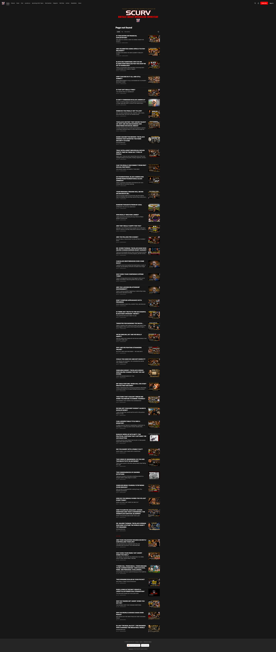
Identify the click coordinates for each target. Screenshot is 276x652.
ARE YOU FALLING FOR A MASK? (127, 237)
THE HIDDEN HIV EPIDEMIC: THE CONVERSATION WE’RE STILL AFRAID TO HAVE (130, 361)
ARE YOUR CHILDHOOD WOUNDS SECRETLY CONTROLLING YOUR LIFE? (131, 541)
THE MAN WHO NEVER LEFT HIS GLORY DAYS (127, 593)
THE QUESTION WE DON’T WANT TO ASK (126, 315)
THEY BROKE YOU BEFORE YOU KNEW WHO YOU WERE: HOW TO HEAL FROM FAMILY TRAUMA (130, 557)
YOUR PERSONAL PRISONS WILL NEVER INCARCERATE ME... (129, 192)
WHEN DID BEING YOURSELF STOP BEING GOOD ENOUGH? (130, 486)
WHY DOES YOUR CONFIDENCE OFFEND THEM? (130, 275)
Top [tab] (122, 31)
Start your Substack (134, 645)
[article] (138, 40)
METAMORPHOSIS (120, 142)
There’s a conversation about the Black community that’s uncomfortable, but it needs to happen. (130, 68)
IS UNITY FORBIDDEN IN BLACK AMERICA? (130, 100)
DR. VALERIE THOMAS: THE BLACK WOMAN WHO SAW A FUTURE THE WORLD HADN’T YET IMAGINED (131, 525)
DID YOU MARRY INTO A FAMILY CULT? (129, 449)
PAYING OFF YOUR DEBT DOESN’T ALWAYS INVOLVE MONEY (131, 409)
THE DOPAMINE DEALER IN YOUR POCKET (130, 579)
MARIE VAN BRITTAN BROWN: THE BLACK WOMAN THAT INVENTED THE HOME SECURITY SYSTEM (130, 139)
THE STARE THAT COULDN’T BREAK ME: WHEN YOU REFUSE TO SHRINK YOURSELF (130, 397)
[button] (8, 3)
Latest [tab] (118, 31)
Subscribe (264, 3)
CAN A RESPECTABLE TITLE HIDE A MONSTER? (128, 422)
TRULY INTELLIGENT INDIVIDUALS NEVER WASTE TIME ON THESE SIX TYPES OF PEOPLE (130, 152)
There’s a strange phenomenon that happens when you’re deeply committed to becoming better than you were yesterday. (130, 278)
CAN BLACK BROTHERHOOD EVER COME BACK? (130, 262)
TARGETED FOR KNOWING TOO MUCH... (129, 323)
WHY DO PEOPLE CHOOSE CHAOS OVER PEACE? (130, 613)
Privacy (137, 641)
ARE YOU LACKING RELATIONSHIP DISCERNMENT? (128, 288)
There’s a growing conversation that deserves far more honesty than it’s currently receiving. (129, 183)
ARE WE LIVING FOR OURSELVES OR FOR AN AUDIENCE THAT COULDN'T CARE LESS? (131, 339)
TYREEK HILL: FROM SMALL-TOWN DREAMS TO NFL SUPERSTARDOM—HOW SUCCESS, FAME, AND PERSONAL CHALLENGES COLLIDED (131, 568)
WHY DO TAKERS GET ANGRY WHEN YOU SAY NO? (130, 602)
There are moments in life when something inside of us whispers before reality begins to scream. (129, 476)
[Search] (255, 3)
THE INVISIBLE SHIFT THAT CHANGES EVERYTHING (128, 605)
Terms (141, 641)
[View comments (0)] (127, 45)
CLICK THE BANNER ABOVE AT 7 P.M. (125, 376)
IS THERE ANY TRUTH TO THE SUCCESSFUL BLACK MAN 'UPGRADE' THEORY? (131, 313)
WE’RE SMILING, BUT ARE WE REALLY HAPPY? (129, 335)
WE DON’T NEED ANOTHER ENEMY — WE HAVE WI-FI (129, 351)
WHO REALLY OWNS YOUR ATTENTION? (126, 581)
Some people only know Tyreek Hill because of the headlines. (131, 571)
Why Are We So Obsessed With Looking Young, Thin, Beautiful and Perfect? (129, 489)
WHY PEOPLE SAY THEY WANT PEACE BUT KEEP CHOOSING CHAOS (130, 617)
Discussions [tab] (127, 31)
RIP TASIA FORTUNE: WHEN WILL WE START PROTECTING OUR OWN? (131, 384)
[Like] (117, 45)
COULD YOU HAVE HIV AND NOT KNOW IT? (130, 359)
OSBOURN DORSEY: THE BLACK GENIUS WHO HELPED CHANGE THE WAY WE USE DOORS (130, 372)
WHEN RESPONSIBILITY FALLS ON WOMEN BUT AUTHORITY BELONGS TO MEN (131, 81)
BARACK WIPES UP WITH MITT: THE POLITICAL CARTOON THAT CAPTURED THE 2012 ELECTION (131, 436)
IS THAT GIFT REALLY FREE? (125, 90)
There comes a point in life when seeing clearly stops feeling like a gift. (131, 463)
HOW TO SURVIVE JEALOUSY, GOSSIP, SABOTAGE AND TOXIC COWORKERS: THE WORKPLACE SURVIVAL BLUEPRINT (130, 512)
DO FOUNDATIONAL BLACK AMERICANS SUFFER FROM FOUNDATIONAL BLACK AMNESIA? (130, 178)
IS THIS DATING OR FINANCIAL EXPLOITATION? (126, 36)
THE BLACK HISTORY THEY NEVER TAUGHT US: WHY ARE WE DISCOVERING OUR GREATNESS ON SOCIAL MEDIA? (131, 124)
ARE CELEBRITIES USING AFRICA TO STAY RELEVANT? (130, 49)
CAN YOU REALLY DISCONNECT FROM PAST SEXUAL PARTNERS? (131, 166)
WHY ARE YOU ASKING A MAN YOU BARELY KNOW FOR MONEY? (130, 40)
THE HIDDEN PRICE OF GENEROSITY (125, 91)
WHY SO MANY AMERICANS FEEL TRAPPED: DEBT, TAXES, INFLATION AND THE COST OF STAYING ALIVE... (130, 113)
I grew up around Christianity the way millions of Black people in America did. (129, 217)
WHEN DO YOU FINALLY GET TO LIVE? (129, 111)
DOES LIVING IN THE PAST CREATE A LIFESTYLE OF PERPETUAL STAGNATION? (130, 590)
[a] (154, 38)
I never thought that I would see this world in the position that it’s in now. (130, 412)
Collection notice (147, 641)
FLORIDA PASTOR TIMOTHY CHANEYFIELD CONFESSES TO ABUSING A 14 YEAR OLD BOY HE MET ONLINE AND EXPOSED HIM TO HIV (130, 425)
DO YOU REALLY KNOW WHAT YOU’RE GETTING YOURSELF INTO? (130, 239)
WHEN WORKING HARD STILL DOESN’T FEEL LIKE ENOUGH (130, 304)
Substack (131, 649)
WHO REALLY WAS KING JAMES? (127, 215)
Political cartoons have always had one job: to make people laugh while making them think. (130, 440)
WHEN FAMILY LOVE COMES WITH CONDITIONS (128, 451)
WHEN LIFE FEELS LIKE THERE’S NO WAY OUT (127, 502)
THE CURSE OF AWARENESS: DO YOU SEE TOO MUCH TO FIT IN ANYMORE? (130, 460)
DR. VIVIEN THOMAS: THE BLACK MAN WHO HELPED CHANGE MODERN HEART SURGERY (131, 249)
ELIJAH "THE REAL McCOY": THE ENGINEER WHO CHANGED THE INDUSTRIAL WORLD (131, 626)
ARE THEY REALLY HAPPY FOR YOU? (128, 226)
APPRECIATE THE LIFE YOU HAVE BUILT (126, 206)
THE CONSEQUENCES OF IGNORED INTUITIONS (128, 473)
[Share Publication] (258, 3)
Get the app (145, 645)
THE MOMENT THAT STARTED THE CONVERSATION (128, 400)
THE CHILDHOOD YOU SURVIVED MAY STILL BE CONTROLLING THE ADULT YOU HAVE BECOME (128, 544)
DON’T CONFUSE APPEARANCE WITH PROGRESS (129, 301)
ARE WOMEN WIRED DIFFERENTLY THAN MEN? (128, 169)
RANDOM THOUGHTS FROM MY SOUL (129, 205)
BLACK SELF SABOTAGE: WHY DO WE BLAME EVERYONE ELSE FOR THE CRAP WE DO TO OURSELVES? (131, 63)
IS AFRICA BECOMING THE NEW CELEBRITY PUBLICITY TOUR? (129, 53)
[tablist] (123, 31)
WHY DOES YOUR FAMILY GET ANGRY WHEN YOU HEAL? (129, 554)
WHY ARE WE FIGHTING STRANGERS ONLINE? (129, 348)
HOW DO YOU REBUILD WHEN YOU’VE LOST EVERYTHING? (131, 499)
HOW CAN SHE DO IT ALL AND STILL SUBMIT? (128, 77)
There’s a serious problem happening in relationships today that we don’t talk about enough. (131, 291)
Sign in (271, 3)
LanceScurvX (125, 42)
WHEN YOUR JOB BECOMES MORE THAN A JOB (128, 515)
